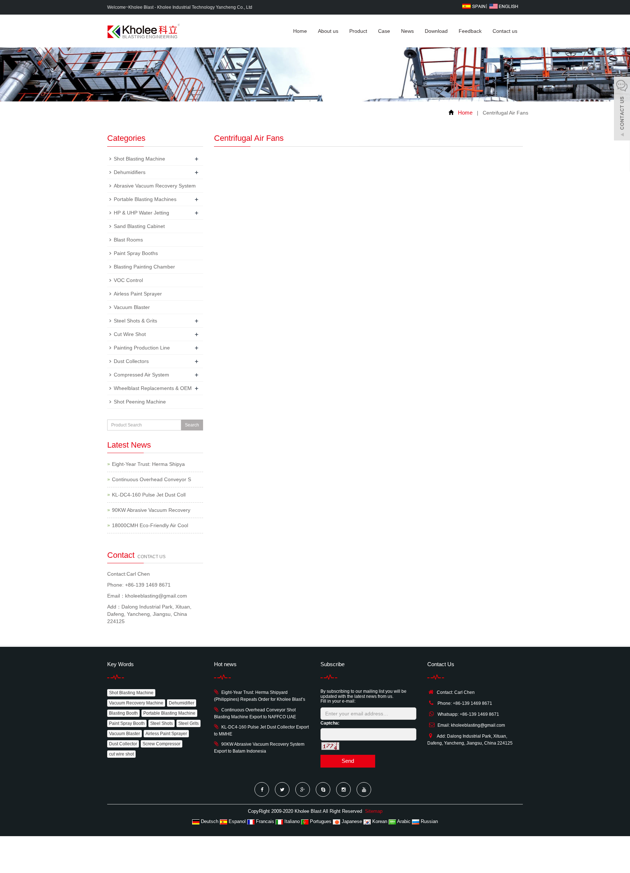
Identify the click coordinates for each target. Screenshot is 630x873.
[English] (503, 5)
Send (348, 761)
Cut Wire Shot (130, 334)
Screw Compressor (161, 743)
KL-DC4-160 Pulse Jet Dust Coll (149, 495)
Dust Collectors (131, 361)
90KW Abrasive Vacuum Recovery (151, 510)
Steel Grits (188, 723)
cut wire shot (121, 754)
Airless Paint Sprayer (138, 294)
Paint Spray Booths (136, 253)
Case (384, 31)
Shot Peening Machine (140, 402)
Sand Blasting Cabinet (139, 226)
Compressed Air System (141, 375)
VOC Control (128, 280)
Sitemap (373, 811)
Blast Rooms (128, 240)
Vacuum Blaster (132, 307)
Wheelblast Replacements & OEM (153, 388)
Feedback (470, 31)
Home (300, 31)
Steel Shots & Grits (135, 321)
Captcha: (329, 723)
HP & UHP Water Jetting (141, 213)
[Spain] (473, 5)
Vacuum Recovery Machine (136, 703)
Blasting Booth (123, 713)
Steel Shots (161, 723)
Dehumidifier (181, 703)
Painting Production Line (142, 348)
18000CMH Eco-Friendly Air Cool (150, 525)
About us (328, 31)
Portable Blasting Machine (169, 713)
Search (192, 425)
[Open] (622, 109)
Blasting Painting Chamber (144, 267)
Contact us (505, 31)
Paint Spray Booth (127, 723)
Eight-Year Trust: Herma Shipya (148, 464)
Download (436, 31)
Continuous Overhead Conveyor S (151, 479)
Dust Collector (123, 743)
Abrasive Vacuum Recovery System (155, 186)
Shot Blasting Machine (139, 159)
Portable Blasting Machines (145, 199)
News (407, 31)
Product (358, 31)
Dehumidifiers (129, 172)
